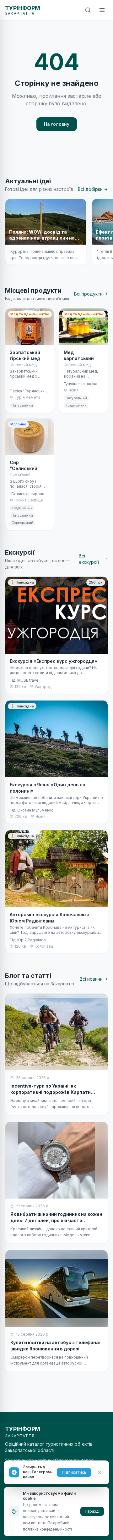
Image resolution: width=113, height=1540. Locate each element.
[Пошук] (88, 10)
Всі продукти (88, 293)
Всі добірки (90, 189)
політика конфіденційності (47, 1529)
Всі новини (91, 979)
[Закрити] (99, 1472)
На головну (56, 124)
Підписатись (74, 1472)
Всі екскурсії (89, 559)
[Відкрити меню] (102, 10)
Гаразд (92, 1511)
